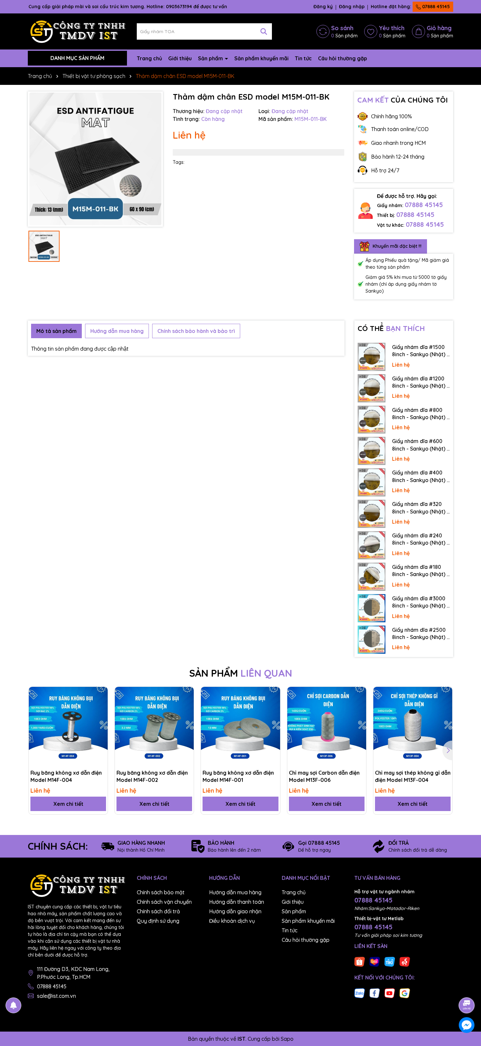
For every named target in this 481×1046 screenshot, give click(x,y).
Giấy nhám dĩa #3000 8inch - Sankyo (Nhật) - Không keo (420, 602)
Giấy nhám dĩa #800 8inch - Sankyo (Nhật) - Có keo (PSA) (420, 414)
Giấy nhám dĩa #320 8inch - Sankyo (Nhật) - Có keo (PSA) (420, 508)
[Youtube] (389, 993)
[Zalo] (359, 993)
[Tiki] (389, 961)
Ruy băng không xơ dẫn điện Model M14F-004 (66, 776)
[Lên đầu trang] (466, 987)
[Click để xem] (95, 159)
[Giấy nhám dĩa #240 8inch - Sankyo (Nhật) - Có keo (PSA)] (372, 545)
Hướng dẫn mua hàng (235, 892)
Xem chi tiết (68, 804)
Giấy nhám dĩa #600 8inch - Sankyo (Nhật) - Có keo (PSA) (420, 445)
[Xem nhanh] (100, 717)
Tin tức (303, 58)
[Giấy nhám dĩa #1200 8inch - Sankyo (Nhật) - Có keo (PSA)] (372, 388)
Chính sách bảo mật (161, 892)
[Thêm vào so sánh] (100, 705)
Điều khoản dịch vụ (232, 921)
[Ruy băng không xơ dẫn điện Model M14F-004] (68, 726)
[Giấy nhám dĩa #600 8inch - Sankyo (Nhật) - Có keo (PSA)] (372, 451)
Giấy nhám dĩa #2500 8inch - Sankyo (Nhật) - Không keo (420, 634)
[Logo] (77, 31)
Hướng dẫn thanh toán (236, 902)
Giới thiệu (180, 58)
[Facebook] (374, 993)
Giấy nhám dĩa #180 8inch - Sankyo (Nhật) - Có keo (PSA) (420, 571)
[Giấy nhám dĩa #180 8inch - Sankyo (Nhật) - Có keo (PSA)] (372, 577)
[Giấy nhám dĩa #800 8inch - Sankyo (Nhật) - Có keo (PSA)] (372, 420)
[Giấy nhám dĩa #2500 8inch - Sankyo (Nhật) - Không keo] (372, 640)
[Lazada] (374, 961)
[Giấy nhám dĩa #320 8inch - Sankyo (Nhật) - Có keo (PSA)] (372, 514)
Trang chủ (149, 58)
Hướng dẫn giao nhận (235, 911)
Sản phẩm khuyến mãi (261, 58)
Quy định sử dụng (158, 921)
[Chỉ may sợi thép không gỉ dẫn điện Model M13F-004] (412, 726)
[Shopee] (359, 961)
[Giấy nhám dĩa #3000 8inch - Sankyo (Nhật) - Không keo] (372, 608)
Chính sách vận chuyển (164, 902)
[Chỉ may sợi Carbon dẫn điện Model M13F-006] (326, 726)
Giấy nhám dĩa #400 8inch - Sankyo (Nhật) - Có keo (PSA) (420, 476)
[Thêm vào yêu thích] (100, 694)
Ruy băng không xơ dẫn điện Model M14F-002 (152, 776)
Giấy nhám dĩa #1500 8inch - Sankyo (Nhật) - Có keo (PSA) (420, 351)
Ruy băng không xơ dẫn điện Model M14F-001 (238, 776)
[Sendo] (405, 961)
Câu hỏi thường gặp (342, 58)
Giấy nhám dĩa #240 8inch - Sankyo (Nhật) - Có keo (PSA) (420, 539)
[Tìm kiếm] (263, 31)
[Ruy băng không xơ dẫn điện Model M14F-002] (154, 726)
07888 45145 (435, 7)
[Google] (405, 993)
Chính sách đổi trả (158, 911)
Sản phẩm (211, 58)
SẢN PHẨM (240, 673)
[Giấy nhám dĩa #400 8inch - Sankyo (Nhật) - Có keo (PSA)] (372, 482)
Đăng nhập (352, 7)
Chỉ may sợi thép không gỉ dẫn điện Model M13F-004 (413, 776)
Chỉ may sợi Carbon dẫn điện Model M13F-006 (324, 776)
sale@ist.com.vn (56, 996)
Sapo (287, 1039)
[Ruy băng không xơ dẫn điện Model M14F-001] (240, 726)
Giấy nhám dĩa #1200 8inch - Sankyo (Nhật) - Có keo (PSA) (420, 382)
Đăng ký (323, 7)
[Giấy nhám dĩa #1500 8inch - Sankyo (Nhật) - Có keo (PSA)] (372, 357)
